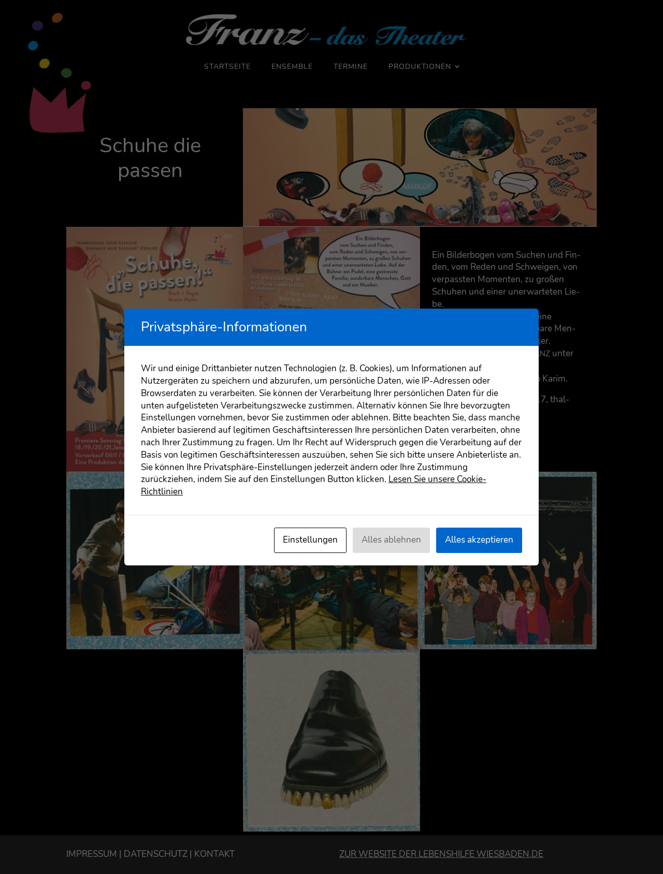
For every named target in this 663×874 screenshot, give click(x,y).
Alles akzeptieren (479, 540)
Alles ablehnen (391, 540)
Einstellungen (310, 540)
